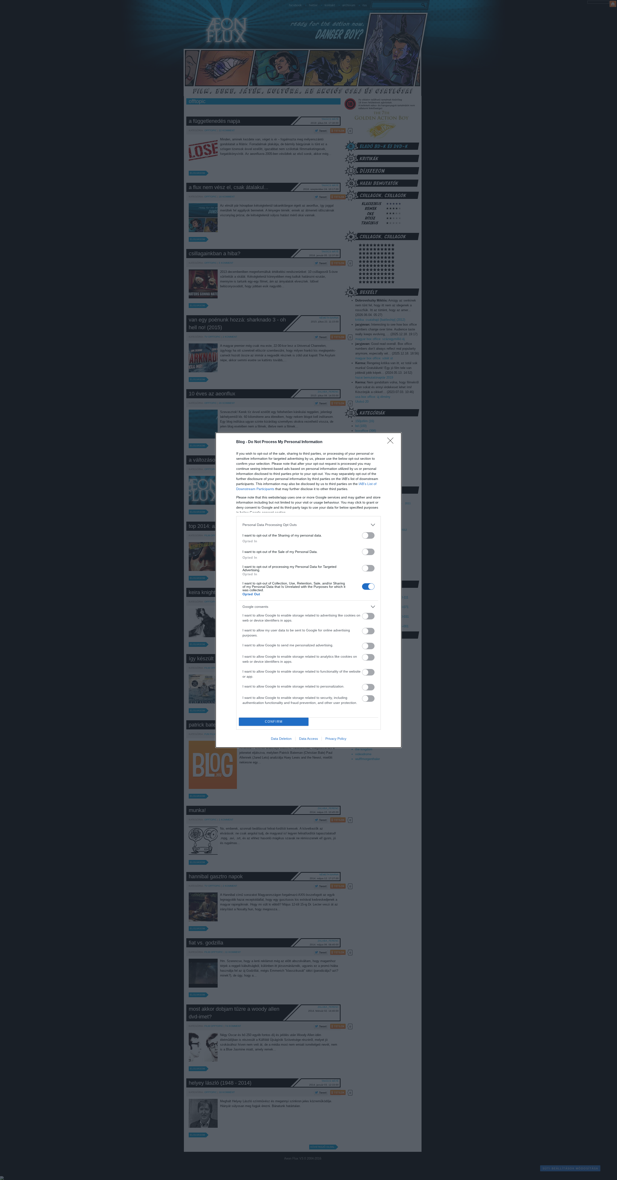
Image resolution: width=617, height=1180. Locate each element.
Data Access (308, 739)
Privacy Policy (335, 739)
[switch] (368, 535)
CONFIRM (274, 721)
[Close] (391, 442)
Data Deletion (281, 739)
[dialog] (308, 590)
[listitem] (308, 524)
